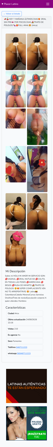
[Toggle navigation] (47, 4)
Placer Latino (10, 4)
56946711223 (24, 353)
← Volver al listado (11, 13)
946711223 (21, 347)
